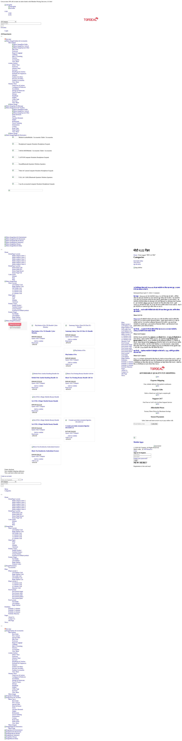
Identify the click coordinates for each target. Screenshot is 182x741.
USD (6, 11)
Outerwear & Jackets (18, 675)
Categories (8, 491)
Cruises (14, 718)
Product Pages (12, 557)
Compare (42, 338)
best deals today (138, 261)
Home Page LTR (17, 512)
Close (135, 451)
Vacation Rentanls (17, 709)
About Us (11, 617)
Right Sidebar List (17, 579)
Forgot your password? (140, 458)
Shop (13, 542)
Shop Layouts (12, 528)
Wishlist (14, 545)
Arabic (13, 8)
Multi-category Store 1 (19, 500)
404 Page (11, 620)
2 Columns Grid (17, 535)
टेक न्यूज (136, 296)
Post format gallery (17, 596)
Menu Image (12, 694)
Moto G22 (137, 319)
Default (14, 521)
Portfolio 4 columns (14, 612)
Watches (14, 648)
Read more (35, 343)
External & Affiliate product (20, 555)
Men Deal (15, 639)
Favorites (3, 27)
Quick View (35, 338)
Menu (6, 489)
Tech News (137, 262)
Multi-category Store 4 (19, 506)
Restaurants (15, 713)
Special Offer (16, 637)
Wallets (14, 687)
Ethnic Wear (16, 654)
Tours (14, 708)
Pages (6, 615)
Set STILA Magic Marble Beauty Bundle (45, 401)
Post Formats (12, 590)
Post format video (17, 593)
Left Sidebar (16, 560)
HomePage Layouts (14, 499)
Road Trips (15, 720)
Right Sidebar (16, 562)
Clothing (14, 644)
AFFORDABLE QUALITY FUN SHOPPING (157, 373)
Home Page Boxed (18, 516)
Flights (14, 711)
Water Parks (15, 721)
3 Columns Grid (17, 536)
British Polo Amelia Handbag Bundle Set (45, 377)
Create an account (6, 476)
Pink (13, 523)
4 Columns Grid (17, 538)
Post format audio (17, 595)
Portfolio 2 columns (14, 608)
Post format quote (17, 598)
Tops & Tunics (16, 682)
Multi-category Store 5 (19, 507)
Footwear (15, 641)
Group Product (16, 554)
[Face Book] (134, 427)
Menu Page (11, 728)
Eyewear (14, 660)
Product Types (12, 548)
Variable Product (17, 552)
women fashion (13, 653)
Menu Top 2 (12, 699)
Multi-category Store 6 (19, 509)
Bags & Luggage (17, 643)
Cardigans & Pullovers (19, 677)
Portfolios (7, 607)
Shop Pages (11, 540)
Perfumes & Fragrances (19, 663)
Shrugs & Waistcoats (18, 680)
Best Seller (15, 634)
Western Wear (16, 658)
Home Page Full (17, 518)
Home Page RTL (17, 514)
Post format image (17, 591)
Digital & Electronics (15, 324)
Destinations (16, 716)
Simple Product (16, 550)
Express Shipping (157, 380)
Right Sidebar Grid (18, 531)
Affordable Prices (157, 408)
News (6, 622)
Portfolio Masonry (13, 613)
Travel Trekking (17, 714)
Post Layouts (12, 600)
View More (15, 651)
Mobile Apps (138, 442)
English (9, 5)
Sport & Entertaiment (15, 327)
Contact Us (11, 619)
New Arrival (16, 636)
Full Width (15, 559)
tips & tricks (137, 264)
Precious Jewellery (17, 668)
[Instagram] (134, 432)
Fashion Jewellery (17, 666)
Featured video (16, 564)
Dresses (14, 684)
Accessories (11, 567)
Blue (13, 524)
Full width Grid (16, 576)
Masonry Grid (16, 588)
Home (135, 255)
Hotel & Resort (16, 706)
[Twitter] (134, 429)
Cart (13, 543)
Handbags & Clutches (18, 661)
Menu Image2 (12, 725)
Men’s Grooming (17, 646)
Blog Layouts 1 (13, 571)
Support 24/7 (157, 399)
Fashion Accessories (18, 670)
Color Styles (12, 519)
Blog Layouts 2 (13, 581)
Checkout (15, 547)
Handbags (15, 685)
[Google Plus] (134, 434)
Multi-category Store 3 (19, 504)
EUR (9, 15)
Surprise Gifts (157, 390)
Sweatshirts (15, 678)
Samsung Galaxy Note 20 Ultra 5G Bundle (79, 331)
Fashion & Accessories (15, 326)
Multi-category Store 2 (19, 502)
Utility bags (15, 689)
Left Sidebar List (17, 578)
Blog (6, 569)
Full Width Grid (17, 533)
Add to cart (68, 364)
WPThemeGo (148, 449)
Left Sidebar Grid (17, 530)
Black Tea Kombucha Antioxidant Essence (45, 451)
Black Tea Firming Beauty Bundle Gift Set (79, 377)
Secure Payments (157, 417)
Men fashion (12, 632)
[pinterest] (134, 430)
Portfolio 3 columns (14, 610)
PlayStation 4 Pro (71, 354)
